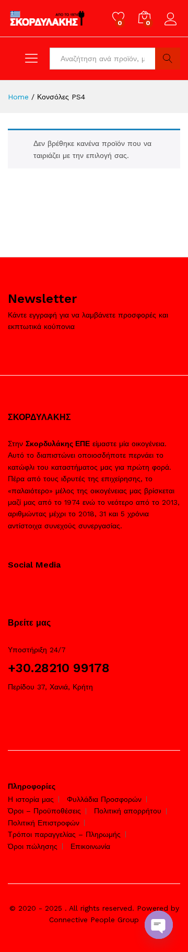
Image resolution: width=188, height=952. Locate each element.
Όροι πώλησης (32, 846)
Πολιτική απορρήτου (127, 811)
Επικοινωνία (90, 846)
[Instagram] (27, 591)
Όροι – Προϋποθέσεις (44, 811)
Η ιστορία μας (31, 799)
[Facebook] (11, 591)
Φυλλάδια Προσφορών (104, 799)
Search (167, 59)
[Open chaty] (159, 925)
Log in (172, 25)
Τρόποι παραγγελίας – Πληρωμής (64, 834)
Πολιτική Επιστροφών (43, 823)
